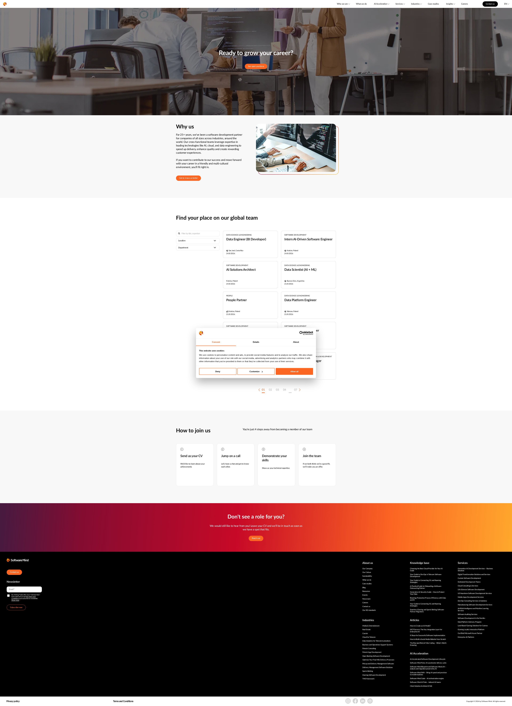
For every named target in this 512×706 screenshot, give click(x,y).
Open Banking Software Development (376, 656)
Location (181, 241)
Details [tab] (256, 342)
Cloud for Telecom (369, 637)
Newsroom (366, 599)
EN (505, 4)
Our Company (367, 569)
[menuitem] (343, 4)
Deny (217, 371)
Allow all (294, 371)
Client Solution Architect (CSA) (421, 686)
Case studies (433, 4)
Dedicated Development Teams (469, 582)
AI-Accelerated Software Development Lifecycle (427, 659)
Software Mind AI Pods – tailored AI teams (425, 682)
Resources (366, 591)
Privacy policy (12, 701)
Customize (254, 371)
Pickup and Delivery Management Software (378, 664)
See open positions (256, 66)
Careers (464, 4)
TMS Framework (368, 679)
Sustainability (367, 576)
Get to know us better (188, 178)
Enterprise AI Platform (466, 637)
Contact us (490, 4)
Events (364, 595)
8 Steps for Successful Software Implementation (427, 635)
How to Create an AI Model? (420, 626)
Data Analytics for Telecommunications (376, 641)
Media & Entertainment (370, 626)
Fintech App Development (371, 652)
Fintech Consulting (369, 648)
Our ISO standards (369, 610)
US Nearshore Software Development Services (475, 593)
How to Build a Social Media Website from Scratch (428, 639)
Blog (364, 588)
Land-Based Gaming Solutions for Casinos (473, 626)
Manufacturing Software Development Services (475, 605)
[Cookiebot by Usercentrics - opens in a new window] (301, 333)
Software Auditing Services (467, 614)
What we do (361, 4)
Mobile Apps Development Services (471, 597)
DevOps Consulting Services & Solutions (472, 601)
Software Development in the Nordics (471, 618)
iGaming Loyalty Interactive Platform (471, 630)
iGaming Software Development (374, 675)
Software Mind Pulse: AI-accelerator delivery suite (428, 663)
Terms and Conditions (123, 701)
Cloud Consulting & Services (468, 586)
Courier (365, 633)
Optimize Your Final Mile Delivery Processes (378, 660)
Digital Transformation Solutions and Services (474, 574)
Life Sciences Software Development (471, 590)
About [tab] (296, 342)
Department (183, 248)
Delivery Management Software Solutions (377, 667)
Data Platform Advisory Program (469, 622)
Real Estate (366, 630)
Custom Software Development (469, 578)
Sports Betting (367, 671)
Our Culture (366, 572)
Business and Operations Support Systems (377, 645)
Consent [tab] (216, 342)
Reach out (256, 538)
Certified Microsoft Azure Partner (470, 633)
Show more (15, 600)
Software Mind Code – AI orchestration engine (427, 678)
